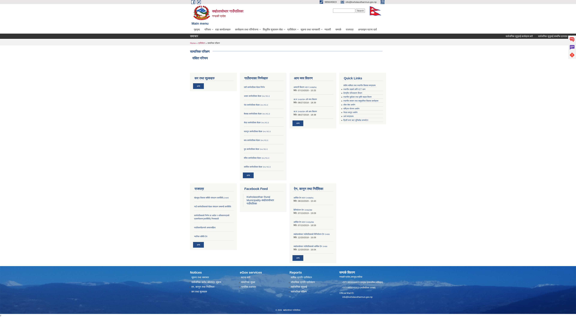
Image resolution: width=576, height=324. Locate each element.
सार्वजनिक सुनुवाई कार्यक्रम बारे (509, 36)
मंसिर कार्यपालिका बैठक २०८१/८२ (256, 158)
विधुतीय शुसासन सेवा (273, 29)
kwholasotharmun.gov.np (360, 297)
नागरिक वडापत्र (248, 286)
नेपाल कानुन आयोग (350, 112)
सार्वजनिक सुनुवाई (299, 286)
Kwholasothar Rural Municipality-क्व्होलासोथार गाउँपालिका (260, 200)
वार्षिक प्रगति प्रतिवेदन (301, 277)
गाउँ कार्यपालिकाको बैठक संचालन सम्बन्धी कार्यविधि (212, 206)
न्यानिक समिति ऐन (200, 236)
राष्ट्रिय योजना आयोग (351, 108)
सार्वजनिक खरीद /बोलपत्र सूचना (206, 282)
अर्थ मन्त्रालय (348, 116)
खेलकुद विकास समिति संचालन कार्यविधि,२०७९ (211, 197)
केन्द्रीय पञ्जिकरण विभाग (352, 93)
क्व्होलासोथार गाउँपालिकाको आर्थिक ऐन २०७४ (310, 246)
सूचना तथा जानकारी (310, 29)
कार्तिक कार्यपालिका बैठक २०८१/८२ (257, 167)
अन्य (198, 86)
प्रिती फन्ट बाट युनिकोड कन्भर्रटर (355, 120)
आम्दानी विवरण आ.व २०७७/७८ (305, 87)
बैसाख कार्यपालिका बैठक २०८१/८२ (257, 113)
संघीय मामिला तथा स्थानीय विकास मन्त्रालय (359, 85)
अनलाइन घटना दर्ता (367, 29)
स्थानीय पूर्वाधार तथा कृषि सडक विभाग (357, 97)
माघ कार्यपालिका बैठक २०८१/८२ (256, 140)
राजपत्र (350, 29)
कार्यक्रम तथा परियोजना (246, 29)
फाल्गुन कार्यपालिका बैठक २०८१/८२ (257, 131)
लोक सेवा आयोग (349, 105)
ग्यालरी (327, 29)
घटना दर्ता (245, 277)
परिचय (207, 29)
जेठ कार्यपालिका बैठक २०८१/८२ (256, 105)
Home (193, 43)
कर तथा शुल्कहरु (199, 291)
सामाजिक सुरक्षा (248, 282)
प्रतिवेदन (291, 29)
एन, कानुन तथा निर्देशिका (202, 286)
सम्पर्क (338, 29)
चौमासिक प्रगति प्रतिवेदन (303, 282)
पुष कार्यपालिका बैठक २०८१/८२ (256, 149)
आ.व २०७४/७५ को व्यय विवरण (305, 99)
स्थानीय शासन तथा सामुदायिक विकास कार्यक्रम (360, 101)
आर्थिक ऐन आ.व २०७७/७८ (304, 197)
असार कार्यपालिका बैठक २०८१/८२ (257, 96)
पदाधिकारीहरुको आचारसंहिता (205, 227)
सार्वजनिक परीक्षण (299, 291)
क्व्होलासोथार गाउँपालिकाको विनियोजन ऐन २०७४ (312, 234)
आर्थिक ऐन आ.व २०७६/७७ (304, 222)
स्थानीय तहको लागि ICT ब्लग (354, 89)
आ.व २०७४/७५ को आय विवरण (305, 111)
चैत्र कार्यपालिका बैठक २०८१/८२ (256, 122)
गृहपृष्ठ (197, 29)
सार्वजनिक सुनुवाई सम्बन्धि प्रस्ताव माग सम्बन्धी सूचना (551, 36)
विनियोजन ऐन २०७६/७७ (303, 210)
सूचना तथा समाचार (200, 277)
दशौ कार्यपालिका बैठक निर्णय (254, 87)
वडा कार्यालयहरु (223, 29)
